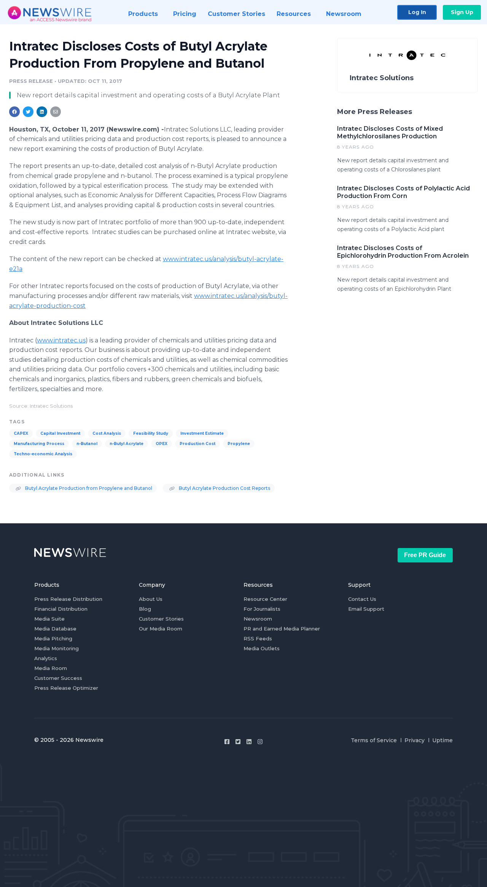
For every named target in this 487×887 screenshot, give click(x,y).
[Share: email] (55, 111)
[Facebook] (226, 741)
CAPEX (21, 433)
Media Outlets (262, 648)
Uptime (442, 740)
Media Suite (49, 619)
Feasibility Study (150, 433)
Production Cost (197, 443)
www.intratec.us (61, 340)
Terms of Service (374, 740)
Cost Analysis (106, 433)
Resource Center (265, 599)
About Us (150, 599)
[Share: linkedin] (42, 111)
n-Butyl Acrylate (126, 443)
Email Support (366, 609)
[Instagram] (260, 741)
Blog (145, 609)
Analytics (45, 658)
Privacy (414, 740)
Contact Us (362, 599)
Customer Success (58, 678)
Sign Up (462, 12)
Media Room (50, 668)
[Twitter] (238, 741)
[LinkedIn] (249, 741)
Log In (417, 12)
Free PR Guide (425, 555)
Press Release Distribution (68, 599)
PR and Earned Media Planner (282, 629)
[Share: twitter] (28, 111)
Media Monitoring (56, 648)
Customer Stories (161, 619)
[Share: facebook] (14, 111)
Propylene (239, 443)
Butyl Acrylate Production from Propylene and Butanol (88, 488)
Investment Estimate (202, 433)
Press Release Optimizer (66, 688)
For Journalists (262, 609)
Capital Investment (60, 433)
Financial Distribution (61, 609)
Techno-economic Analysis (43, 453)
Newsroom (258, 619)
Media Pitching (53, 638)
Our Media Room (160, 629)
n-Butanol (86, 443)
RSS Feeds (258, 638)
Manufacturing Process (39, 443)
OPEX (161, 443)
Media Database (55, 629)
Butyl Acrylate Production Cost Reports (224, 488)
